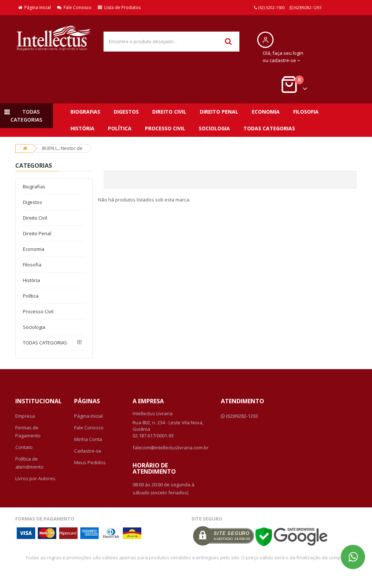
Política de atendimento (29, 463)
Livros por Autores (35, 478)
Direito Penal (219, 111)
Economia (266, 111)
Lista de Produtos (121, 7)
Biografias (85, 111)
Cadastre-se (87, 451)
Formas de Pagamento (28, 431)
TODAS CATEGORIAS (269, 128)
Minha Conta (88, 439)
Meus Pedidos (90, 462)
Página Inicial (36, 7)
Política (120, 128)
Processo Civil (165, 128)
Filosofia (306, 111)
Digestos (126, 111)
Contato (24, 447)
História (82, 128)
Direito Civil (169, 111)
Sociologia (214, 128)
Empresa (25, 416)
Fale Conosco (76, 7)
